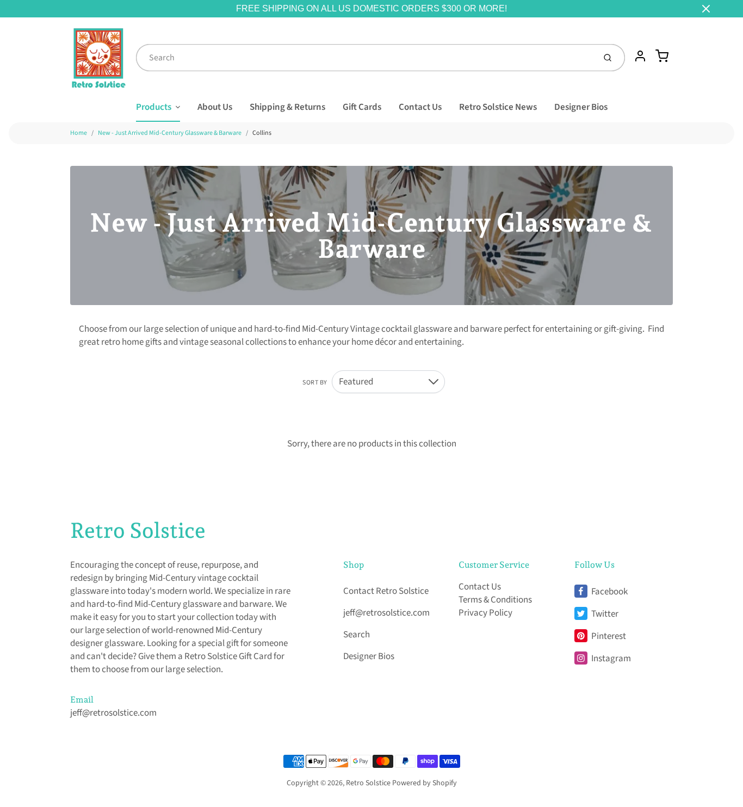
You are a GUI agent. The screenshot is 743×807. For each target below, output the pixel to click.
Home (78, 133)
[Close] (706, 8)
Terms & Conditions (495, 599)
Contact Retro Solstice (386, 591)
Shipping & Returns (287, 107)
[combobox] (364, 57)
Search (356, 634)
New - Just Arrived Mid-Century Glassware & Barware (170, 133)
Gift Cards (362, 107)
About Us (214, 107)
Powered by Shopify (424, 783)
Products (153, 107)
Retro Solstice (138, 530)
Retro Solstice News (498, 107)
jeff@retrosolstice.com (113, 712)
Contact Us (420, 107)
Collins (261, 133)
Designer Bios (581, 107)
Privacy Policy (485, 612)
